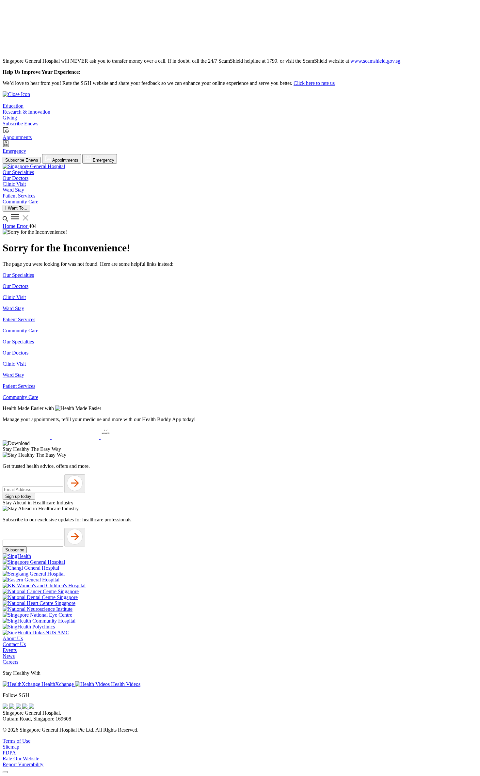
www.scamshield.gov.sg (375, 61)
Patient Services (19, 319)
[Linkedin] (31, 707)
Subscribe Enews (21, 160)
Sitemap (11, 747)
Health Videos (125, 684)
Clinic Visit (14, 297)
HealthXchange (57, 684)
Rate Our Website (21, 758)
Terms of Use (16, 741)
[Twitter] (25, 707)
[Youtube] (12, 707)
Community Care (20, 330)
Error (23, 226)
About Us (13, 638)
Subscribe (14, 549)
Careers (10, 662)
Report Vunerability (23, 764)
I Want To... (16, 208)
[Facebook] (6, 707)
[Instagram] (19, 707)
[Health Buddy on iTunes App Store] (27, 437)
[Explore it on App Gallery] (124, 437)
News (9, 656)
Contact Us (14, 644)
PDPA (9, 752)
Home (10, 226)
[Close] (5, 772)
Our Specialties (18, 275)
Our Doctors (15, 286)
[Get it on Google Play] (76, 437)
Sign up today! (19, 496)
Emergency (102, 160)
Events (10, 650)
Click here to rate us (314, 83)
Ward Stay (13, 308)
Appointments (64, 160)
